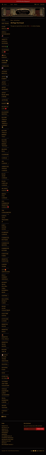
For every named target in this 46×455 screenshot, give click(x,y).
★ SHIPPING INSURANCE (7, 437)
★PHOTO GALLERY (6, 441)
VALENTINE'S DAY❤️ (5, 51)
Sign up (15, 4)
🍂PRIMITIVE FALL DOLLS (5, 337)
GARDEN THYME (4, 265)
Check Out (42, 4)
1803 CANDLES (5, 162)
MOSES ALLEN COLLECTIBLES (5, 308)
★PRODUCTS (5, 429)
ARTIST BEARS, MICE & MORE (5, 95)
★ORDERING (5, 432)
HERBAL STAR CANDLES (4, 196)
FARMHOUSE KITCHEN (5, 249)
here (30, 26)
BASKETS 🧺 (5, 103)
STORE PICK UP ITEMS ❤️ (5, 377)
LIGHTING (5, 295)
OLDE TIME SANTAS (5, 314)
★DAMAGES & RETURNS (7, 439)
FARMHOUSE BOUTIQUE (5, 239)
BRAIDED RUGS (5, 150)
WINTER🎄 (5, 46)
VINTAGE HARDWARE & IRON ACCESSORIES (5, 392)
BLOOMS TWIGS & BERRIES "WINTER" (4, 143)
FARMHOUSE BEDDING (5, 244)
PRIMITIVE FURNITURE (5, 260)
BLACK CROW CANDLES (4, 176)
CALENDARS (5, 154)
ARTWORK (5, 100)
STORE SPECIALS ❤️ (5, 27)
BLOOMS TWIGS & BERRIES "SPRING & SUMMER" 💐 (4, 122)
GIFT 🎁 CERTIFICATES (5, 271)
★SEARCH (4, 443)
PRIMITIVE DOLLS (5, 330)
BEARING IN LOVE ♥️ (5, 108)
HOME (3, 20)
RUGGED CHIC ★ (4, 350)
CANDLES (5, 158)
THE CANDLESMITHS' (5, 212)
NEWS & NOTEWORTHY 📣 (5, 34)
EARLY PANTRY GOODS (4, 227)
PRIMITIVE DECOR (5, 325)
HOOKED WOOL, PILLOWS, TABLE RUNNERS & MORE (5, 287)
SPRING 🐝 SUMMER (5, 61)
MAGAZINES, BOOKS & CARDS (5, 301)
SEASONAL (5, 364)
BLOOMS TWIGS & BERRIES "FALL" (4, 133)
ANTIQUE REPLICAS (4, 72)
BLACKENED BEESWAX (5, 113)
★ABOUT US (5, 426)
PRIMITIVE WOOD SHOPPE (5, 344)
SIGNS (3, 373)
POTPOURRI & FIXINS (5, 320)
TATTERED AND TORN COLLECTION (5, 383)
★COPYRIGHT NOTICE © (7, 444)
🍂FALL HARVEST (4, 56)
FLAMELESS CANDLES (5, 233)
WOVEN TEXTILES (4, 406)
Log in (12, 4)
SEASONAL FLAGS (5, 368)
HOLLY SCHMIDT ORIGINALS (5, 277)
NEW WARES (5, 23)
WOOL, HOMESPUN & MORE (5, 400)
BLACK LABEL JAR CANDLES (5, 183)
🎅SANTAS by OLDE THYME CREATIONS (5, 358)
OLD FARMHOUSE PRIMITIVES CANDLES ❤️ (5, 204)
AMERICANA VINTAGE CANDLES (5, 168)
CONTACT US (4, 412)
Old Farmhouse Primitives (14, 450)
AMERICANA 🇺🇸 (5, 67)
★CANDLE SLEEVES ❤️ (5, 189)
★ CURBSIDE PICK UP (7, 436)
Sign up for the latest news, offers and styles (33, 426)
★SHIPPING (4, 434)
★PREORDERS (5, 431)
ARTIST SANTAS (5, 83)
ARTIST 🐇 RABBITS (5, 78)
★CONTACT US (5, 427)
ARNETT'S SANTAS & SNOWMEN (5, 41)
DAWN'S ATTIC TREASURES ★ (5, 219)
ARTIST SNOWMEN (5, 88)
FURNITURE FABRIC (5, 255)
